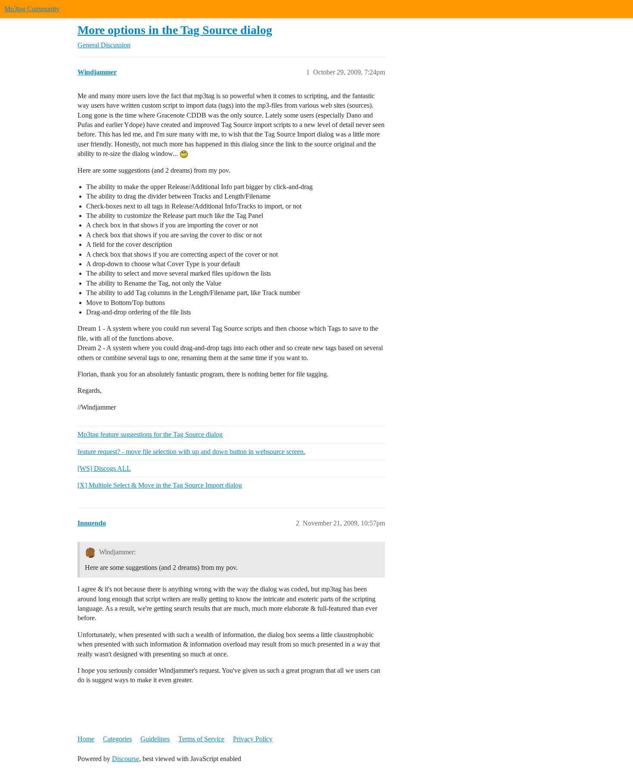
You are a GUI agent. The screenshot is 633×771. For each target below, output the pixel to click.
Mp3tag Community (31, 8)
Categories (117, 739)
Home (86, 739)
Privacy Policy (253, 739)
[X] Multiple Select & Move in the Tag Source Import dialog (160, 485)
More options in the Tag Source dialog (175, 30)
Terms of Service (201, 739)
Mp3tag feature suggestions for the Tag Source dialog (150, 434)
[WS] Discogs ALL (104, 468)
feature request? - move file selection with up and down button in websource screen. (191, 451)
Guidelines (155, 739)
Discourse (125, 758)
